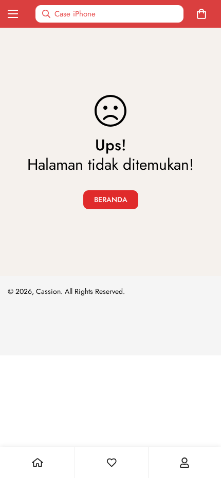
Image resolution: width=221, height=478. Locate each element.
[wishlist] (111, 462)
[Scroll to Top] (202, 423)
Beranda (110, 199)
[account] (184, 462)
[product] (37, 462)
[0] (203, 14)
